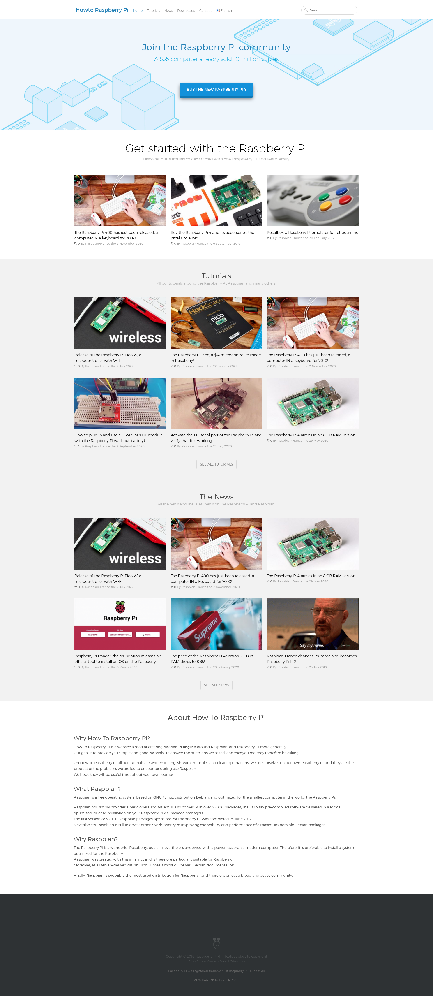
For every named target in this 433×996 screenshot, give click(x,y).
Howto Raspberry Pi (102, 10)
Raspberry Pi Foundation (247, 971)
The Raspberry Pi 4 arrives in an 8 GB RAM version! (311, 435)
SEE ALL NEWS (216, 685)
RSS (233, 980)
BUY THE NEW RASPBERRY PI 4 (216, 89)
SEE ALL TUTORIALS (216, 464)
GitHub (202, 980)
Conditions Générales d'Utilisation (217, 961)
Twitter (219, 980)
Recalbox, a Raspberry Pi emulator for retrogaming (312, 232)
